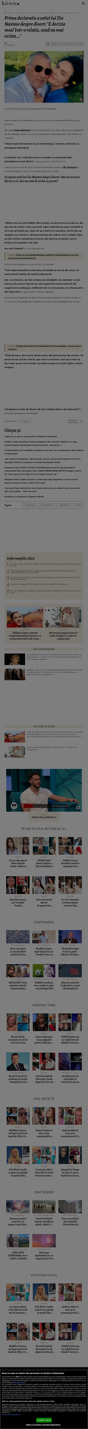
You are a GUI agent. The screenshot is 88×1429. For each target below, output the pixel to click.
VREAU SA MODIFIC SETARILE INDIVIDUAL (43, 1425)
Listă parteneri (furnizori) (11, 1414)
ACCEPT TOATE (44, 1420)
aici (40, 1392)
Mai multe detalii (19, 1382)
